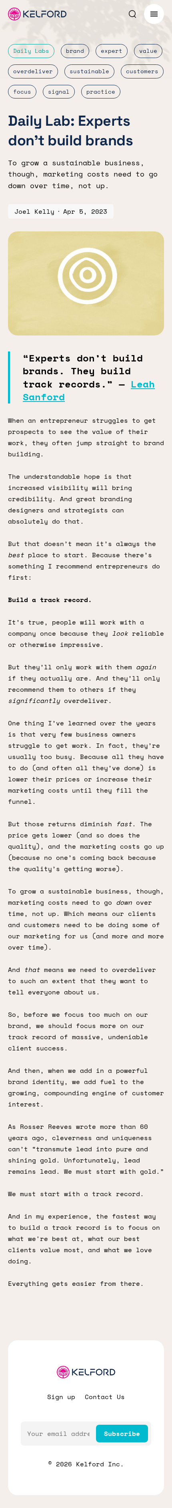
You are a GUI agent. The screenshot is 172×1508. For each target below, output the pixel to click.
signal (59, 91)
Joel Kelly (34, 211)
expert (111, 50)
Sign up (61, 1397)
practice (100, 91)
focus (22, 91)
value (148, 50)
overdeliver (33, 71)
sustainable (89, 71)
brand (75, 50)
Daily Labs (31, 50)
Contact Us (105, 1397)
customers (142, 71)
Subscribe (122, 1433)
